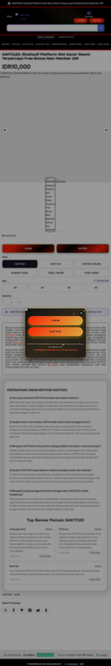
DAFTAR (55, 331)
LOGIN (55, 320)
